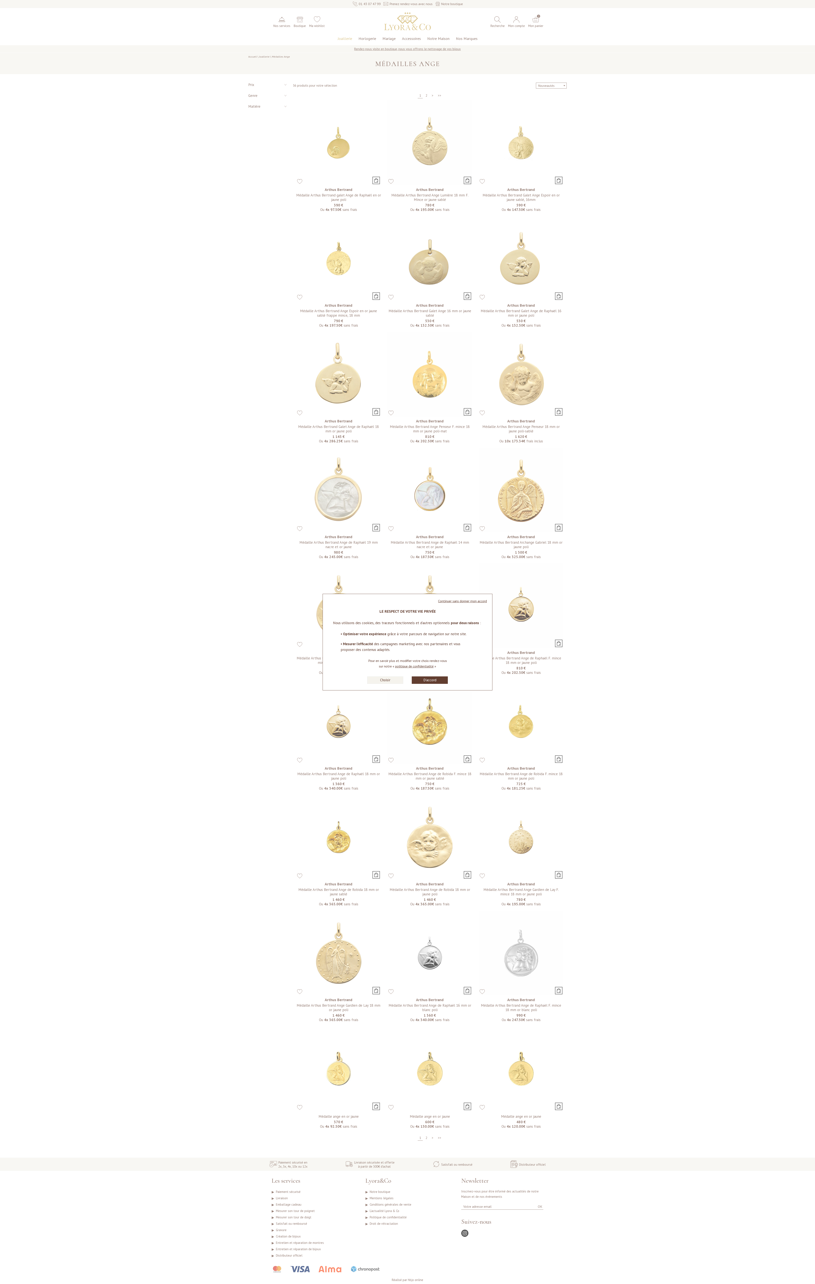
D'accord (429, 680)
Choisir (385, 680)
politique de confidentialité (414, 666)
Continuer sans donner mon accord (462, 601)
